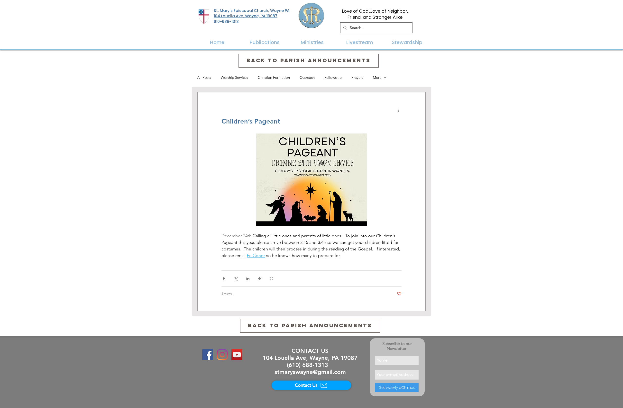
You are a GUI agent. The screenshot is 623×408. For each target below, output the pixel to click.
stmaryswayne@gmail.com (310, 371)
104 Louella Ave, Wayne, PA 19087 (245, 16)
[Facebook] (207, 354)
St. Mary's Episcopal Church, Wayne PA (252, 10)
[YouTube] (236, 354)
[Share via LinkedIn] (247, 278)
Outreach (307, 77)
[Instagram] (222, 354)
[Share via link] (259, 278)
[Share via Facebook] (223, 278)
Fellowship (333, 77)
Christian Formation (274, 77)
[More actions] (399, 110)
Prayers (357, 77)
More (377, 77)
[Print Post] (271, 278)
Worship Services (234, 77)
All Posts (204, 77)
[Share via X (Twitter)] (235, 278)
